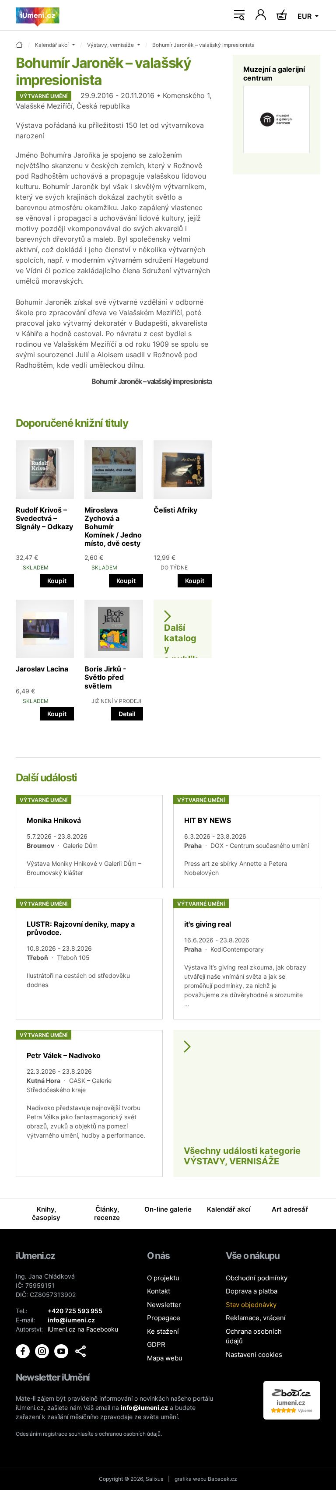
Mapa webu (164, 1358)
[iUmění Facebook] (24, 1350)
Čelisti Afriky (175, 510)
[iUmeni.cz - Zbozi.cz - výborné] (291, 1399)
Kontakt (158, 1291)
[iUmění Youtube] (62, 1350)
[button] (81, 1351)
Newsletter (164, 1304)
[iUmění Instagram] (43, 1350)
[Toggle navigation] (239, 15)
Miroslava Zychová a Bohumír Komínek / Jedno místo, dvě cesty (113, 527)
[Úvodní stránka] (38, 15)
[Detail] (89, 841)
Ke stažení (163, 1331)
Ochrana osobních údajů (254, 1336)
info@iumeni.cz (144, 1407)
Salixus (154, 1479)
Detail (127, 713)
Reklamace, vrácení (256, 1318)
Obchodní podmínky (256, 1278)
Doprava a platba (251, 1291)
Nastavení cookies (254, 1354)
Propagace (163, 1318)
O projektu (163, 1278)
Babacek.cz (222, 1479)
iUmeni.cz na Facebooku (83, 1329)
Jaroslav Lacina (42, 668)
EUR (305, 16)
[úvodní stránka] (19, 45)
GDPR (156, 1344)
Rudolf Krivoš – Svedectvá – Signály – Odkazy (44, 518)
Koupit (56, 580)
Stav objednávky (251, 1304)
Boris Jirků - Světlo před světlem (105, 677)
